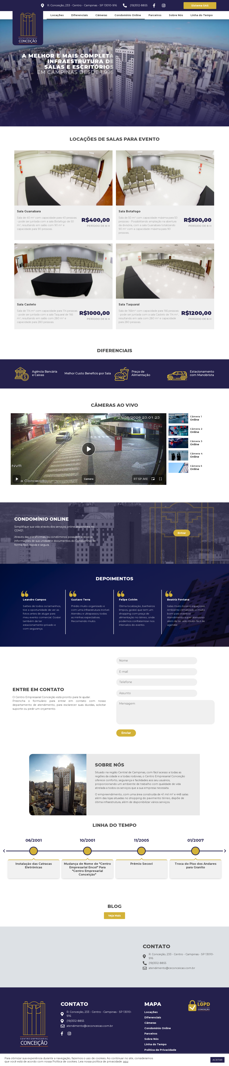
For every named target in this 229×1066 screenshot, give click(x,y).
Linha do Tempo (202, 15)
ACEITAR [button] (217, 1059)
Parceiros (154, 15)
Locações (57, 15)
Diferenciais (79, 15)
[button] (4, 851)
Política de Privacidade (160, 1049)
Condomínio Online (127, 15)
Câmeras (101, 15)
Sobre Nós (176, 15)
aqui (125, 1061)
